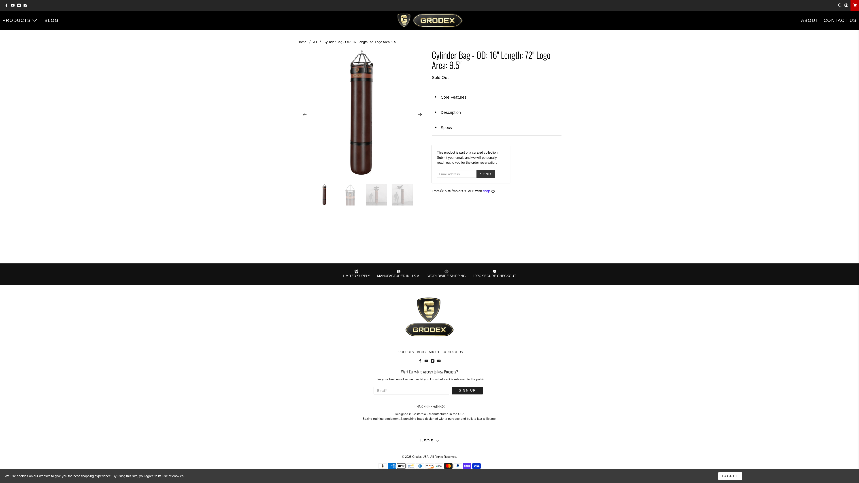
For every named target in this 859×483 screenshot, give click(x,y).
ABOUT (810, 20)
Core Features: (451, 97)
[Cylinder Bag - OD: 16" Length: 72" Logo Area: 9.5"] (362, 115)
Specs (443, 127)
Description (447, 112)
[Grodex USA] (429, 20)
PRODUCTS (16, 20)
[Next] (420, 115)
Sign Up (467, 390)
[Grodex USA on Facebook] (7, 6)
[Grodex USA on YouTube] (14, 6)
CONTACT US (453, 352)
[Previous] (305, 115)
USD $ (426, 440)
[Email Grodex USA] (26, 6)
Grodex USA (420, 456)
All (315, 42)
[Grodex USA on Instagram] (20, 6)
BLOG (52, 20)
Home (302, 42)
